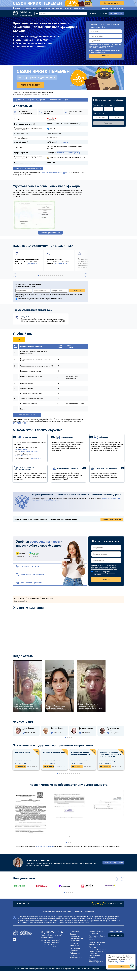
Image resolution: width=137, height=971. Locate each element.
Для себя (56, 481)
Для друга (56, 492)
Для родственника (59, 488)
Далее (73, 498)
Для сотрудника (59, 485)
